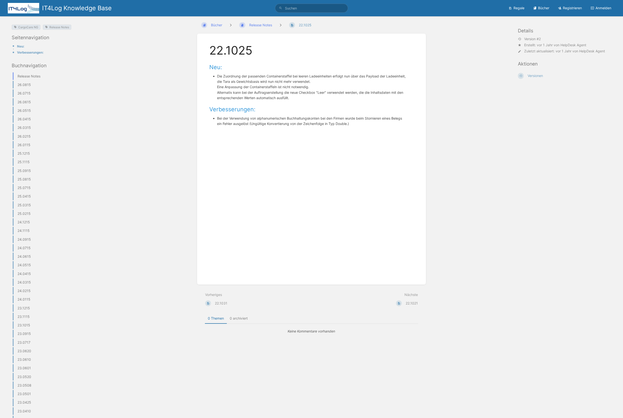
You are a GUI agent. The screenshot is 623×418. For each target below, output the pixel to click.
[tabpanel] (311, 331)
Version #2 (532, 39)
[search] (311, 8)
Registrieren (572, 8)
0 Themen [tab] (216, 318)
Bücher (543, 8)
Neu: (20, 46)
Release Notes (59, 27)
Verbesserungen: (30, 52)
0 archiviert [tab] (239, 318)
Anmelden (603, 8)
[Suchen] (280, 8)
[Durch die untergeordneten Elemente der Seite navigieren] (280, 24)
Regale (518, 8)
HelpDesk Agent (573, 45)
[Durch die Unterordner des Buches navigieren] (230, 24)
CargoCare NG (28, 27)
